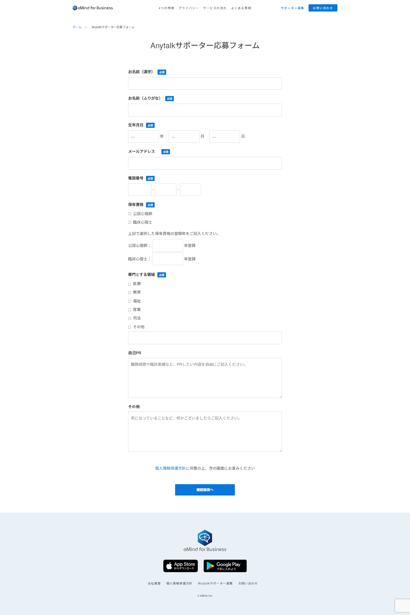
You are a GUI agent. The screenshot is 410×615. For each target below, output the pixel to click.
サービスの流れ (215, 7)
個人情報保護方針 (170, 468)
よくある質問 (241, 7)
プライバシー (189, 7)
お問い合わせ (248, 583)
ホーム (77, 27)
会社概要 (154, 583)
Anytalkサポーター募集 (215, 583)
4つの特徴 (166, 7)
